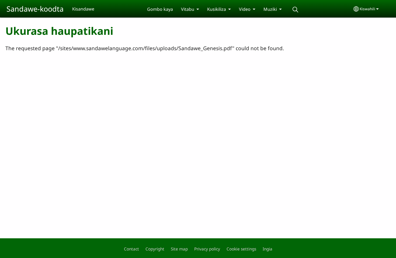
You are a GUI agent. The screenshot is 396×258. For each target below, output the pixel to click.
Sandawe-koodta (35, 9)
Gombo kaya (160, 9)
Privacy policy (207, 249)
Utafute (295, 9)
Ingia (267, 249)
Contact (131, 249)
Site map (179, 249)
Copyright (154, 249)
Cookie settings (241, 249)
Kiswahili (367, 8)
